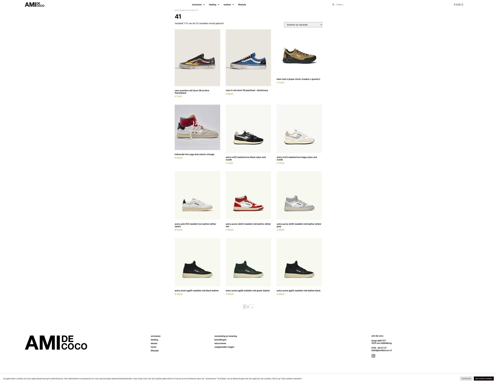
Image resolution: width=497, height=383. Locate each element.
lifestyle (242, 4)
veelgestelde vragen (224, 347)
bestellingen (220, 339)
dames (154, 343)
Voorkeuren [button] (466, 378)
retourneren (220, 343)
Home (177, 10)
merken (227, 4)
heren (153, 347)
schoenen (197, 4)
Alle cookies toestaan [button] (483, 378)
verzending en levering (225, 336)
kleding (212, 4)
